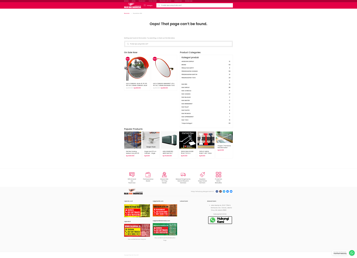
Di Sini (224, 214)
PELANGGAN (142, 1)
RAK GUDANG (206, 94)
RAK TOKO (206, 120)
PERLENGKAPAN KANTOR (206, 74)
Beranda (126, 13)
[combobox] (194, 5)
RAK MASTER (206, 100)
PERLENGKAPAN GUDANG (206, 71)
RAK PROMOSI (206, 113)
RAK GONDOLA (206, 91)
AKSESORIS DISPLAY (206, 61)
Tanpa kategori (206, 123)
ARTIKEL (134, 1)
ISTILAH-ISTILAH (153, 1)
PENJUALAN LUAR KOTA (165, 1)
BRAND (206, 65)
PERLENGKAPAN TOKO (206, 79)
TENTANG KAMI (188, 1)
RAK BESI (206, 84)
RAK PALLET (206, 107)
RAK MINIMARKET (206, 104)
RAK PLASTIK (206, 110)
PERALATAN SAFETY (206, 68)
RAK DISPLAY (206, 87)
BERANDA (126, 1)
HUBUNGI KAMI (178, 1)
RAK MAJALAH (206, 97)
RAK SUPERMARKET (206, 117)
